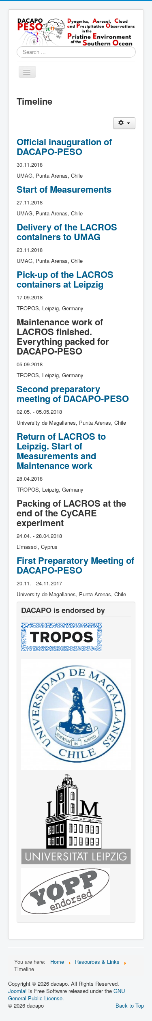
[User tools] (124, 123)
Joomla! (17, 991)
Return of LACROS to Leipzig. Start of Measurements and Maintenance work (61, 451)
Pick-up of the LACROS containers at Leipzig (65, 279)
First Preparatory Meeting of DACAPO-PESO (75, 565)
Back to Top (130, 1005)
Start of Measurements (64, 189)
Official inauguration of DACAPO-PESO (64, 146)
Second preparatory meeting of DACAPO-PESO (73, 393)
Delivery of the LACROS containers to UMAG (67, 231)
